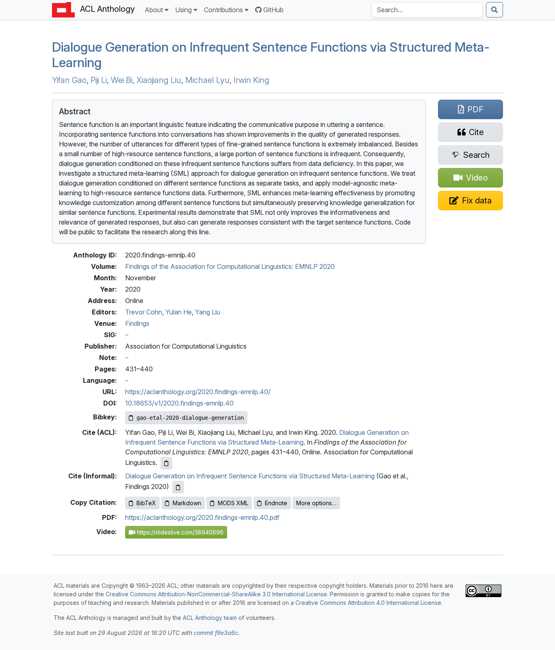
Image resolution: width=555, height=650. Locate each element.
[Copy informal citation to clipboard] (178, 487)
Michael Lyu (207, 80)
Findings (137, 323)
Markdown (187, 502)
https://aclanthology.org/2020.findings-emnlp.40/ (198, 392)
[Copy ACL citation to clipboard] (166, 463)
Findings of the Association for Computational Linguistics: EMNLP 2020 (230, 266)
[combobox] (427, 9)
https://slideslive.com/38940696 (179, 532)
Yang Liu (207, 312)
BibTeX (146, 502)
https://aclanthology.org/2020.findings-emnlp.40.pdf (202, 517)
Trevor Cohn (143, 312)
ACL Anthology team (210, 617)
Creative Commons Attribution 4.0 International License (368, 602)
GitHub (273, 10)
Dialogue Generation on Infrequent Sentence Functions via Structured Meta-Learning (271, 54)
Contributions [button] (223, 10)
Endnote (276, 502)
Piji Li (99, 80)
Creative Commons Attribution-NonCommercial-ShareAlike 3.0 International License (216, 594)
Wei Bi (121, 80)
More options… (316, 502)
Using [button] (183, 10)
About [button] (154, 10)
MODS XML (233, 502)
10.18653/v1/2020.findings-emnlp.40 (179, 403)
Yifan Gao (69, 80)
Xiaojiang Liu (159, 80)
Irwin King (251, 80)
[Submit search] (494, 9)
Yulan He (178, 312)
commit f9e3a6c (216, 632)
